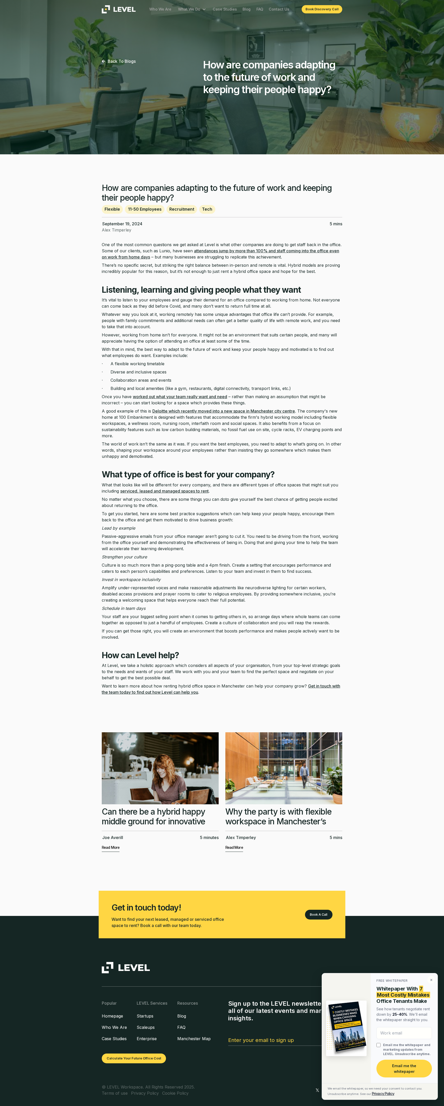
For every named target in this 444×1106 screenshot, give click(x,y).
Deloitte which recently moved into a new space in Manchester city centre (223, 411)
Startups (145, 1016)
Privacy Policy (383, 1093)
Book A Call (318, 914)
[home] (119, 9)
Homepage (112, 1016)
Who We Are (160, 9)
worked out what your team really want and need (180, 396)
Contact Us (279, 9)
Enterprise (147, 1038)
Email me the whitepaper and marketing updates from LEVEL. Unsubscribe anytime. (407, 1049)
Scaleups (146, 1027)
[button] (192, 9)
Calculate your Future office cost (134, 1058)
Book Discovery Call (322, 9)
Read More (110, 847)
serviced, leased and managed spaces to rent (164, 491)
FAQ (259, 9)
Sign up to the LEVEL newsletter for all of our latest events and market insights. (281, 1011)
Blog (247, 9)
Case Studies (225, 9)
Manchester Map (194, 1038)
